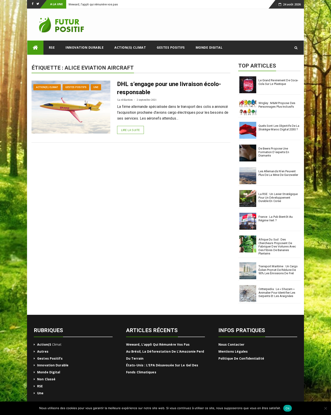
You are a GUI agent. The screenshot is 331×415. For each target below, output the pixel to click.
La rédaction (125, 99)
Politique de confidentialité (241, 358)
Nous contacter (231, 344)
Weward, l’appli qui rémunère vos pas (158, 344)
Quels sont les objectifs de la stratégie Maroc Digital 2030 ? (278, 127)
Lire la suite (130, 130)
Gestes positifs (171, 47)
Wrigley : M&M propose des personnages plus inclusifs (276, 104)
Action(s (44, 344)
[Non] (325, 408)
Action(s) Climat (130, 47)
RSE (52, 47)
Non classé (46, 379)
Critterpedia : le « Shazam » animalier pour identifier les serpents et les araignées (276, 292)
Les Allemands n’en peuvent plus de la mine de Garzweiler (278, 173)
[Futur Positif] (35, 48)
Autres (42, 351)
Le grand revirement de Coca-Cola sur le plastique (278, 82)
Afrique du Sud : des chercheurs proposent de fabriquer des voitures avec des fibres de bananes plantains (277, 246)
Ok (288, 408)
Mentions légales (233, 351)
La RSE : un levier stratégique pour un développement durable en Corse (278, 197)
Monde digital (209, 47)
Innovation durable (85, 47)
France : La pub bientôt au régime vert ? (275, 218)
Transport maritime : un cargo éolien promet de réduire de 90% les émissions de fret (278, 270)
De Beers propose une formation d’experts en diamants (273, 152)
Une (95, 87)
